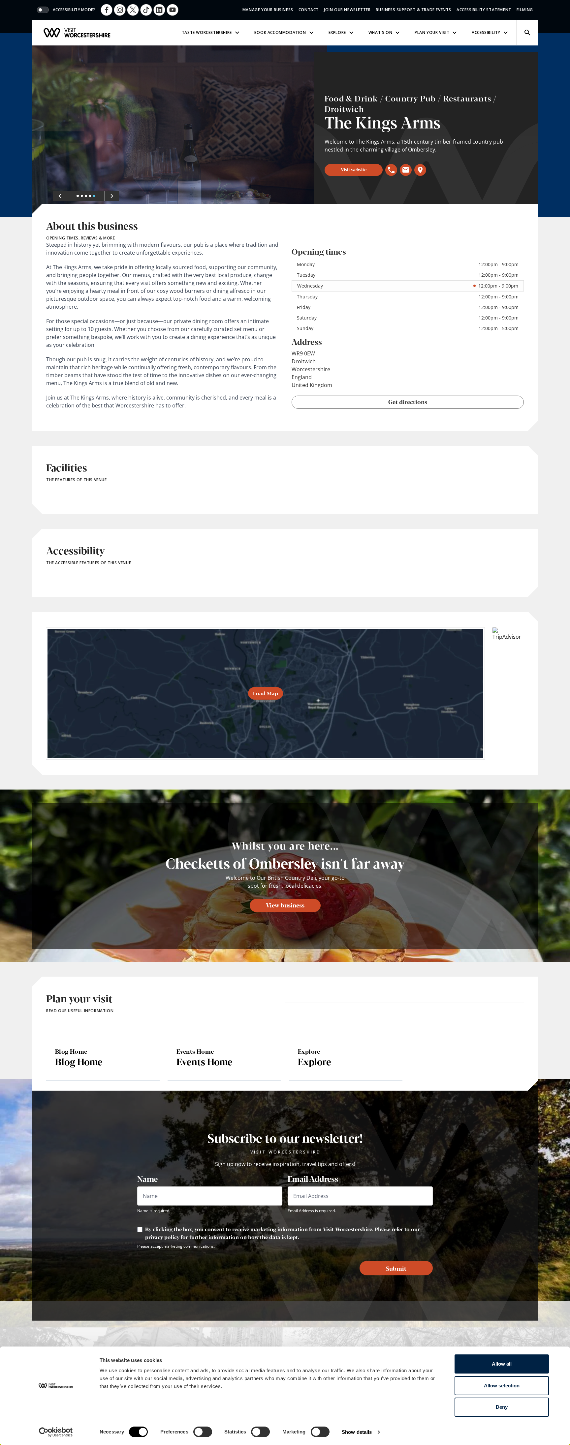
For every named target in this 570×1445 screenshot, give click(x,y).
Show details (357, 1432)
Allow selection (502, 1385)
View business (285, 905)
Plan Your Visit (432, 32)
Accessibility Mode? (74, 10)
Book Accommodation (280, 32)
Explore (337, 32)
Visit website (353, 169)
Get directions (407, 401)
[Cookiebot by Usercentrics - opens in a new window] (56, 1432)
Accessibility (486, 32)
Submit (396, 1268)
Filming (525, 10)
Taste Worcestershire (207, 32)
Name (147, 1178)
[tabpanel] (179, 131)
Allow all (502, 1364)
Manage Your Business (267, 10)
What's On (380, 32)
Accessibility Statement (484, 10)
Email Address (313, 1178)
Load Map (265, 693)
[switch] (202, 1432)
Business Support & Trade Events (413, 10)
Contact (309, 10)
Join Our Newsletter (347, 10)
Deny (502, 1407)
